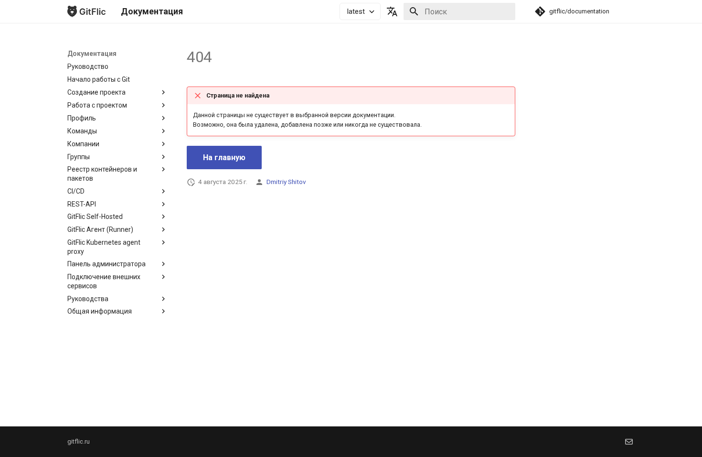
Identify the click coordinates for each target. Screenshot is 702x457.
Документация (92, 53)
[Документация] (86, 11)
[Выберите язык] (392, 11)
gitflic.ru (78, 441)
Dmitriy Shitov (286, 181)
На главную (224, 157)
